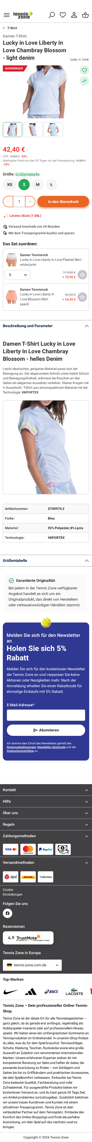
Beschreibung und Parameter (28, 326)
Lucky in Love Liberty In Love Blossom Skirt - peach (37, 299)
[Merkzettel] (63, 15)
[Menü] (6, 15)
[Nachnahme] (63, 849)
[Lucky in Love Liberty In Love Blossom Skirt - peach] (11, 296)
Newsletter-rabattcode (51, 747)
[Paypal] (45, 849)
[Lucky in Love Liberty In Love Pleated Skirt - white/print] (11, 260)
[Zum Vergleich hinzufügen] (84, 81)
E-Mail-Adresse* (20, 705)
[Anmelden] (74, 15)
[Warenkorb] (85, 15)
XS (12, 186)
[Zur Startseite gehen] (23, 15)
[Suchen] (51, 15)
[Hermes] (45, 876)
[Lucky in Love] (79, 59)
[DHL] (28, 876)
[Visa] (10, 849)
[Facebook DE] (7, 913)
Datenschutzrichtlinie (20, 751)
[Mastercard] (28, 849)
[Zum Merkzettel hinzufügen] (84, 70)
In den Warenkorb (63, 201)
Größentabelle (15, 560)
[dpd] (10, 876)
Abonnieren (49, 730)
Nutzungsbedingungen (21, 747)
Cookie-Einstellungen (7, 892)
